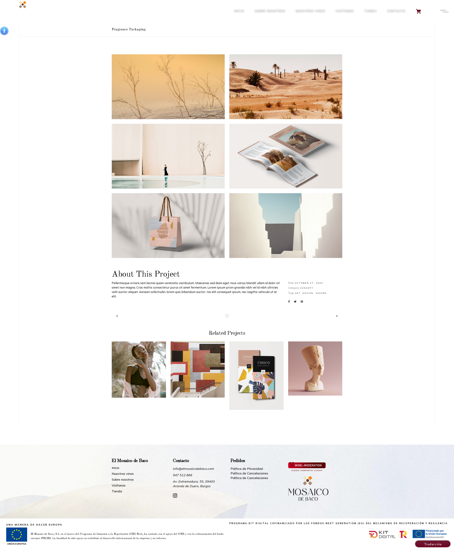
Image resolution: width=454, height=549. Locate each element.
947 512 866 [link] (182, 475)
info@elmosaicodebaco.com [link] (193, 469)
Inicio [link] (115, 467)
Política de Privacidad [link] (247, 469)
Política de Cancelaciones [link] (249, 473)
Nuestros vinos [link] (123, 473)
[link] (4, 31)
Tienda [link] (117, 491)
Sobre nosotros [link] (123, 479)
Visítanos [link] (119, 485)
